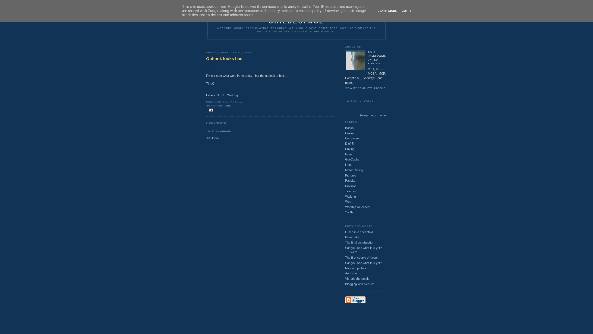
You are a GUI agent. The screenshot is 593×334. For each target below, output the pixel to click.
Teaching (351, 191)
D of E (221, 95)
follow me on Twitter (373, 115)
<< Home (212, 138)
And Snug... (353, 273)
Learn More (387, 11)
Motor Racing (354, 170)
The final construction (359, 242)
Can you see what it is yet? (363, 263)
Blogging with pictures (360, 284)
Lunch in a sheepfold (359, 232)
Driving (349, 149)
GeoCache (352, 159)
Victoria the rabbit (357, 278)
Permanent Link (219, 105)
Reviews (350, 186)
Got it (406, 11)
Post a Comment (220, 131)
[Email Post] (210, 110)
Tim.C (371, 52)
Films (349, 154)
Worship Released (357, 207)
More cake (352, 237)
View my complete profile (365, 88)
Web (348, 201)
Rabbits (350, 180)
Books (349, 128)
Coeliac (350, 133)
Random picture (355, 268)
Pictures (350, 175)
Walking (232, 95)
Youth (349, 212)
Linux (348, 165)
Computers (352, 138)
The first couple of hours (361, 257)
